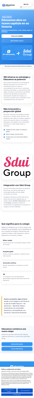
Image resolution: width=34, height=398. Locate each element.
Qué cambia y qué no (17, 41)
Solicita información (17, 344)
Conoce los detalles (17, 36)
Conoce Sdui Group (17, 349)
